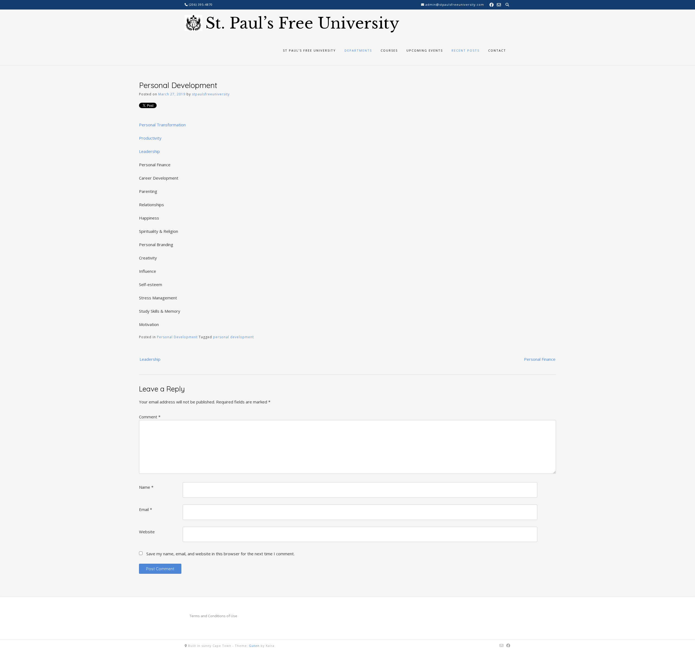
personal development (233, 337)
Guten (254, 646)
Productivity (150, 138)
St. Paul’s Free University (302, 23)
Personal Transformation (162, 124)
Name (146, 487)
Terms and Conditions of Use (213, 615)
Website (147, 531)
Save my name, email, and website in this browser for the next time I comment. (220, 553)
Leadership (149, 151)
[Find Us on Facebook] (491, 4)
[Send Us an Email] (499, 4)
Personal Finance (539, 359)
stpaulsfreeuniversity (211, 94)
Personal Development (177, 337)
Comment (149, 416)
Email (145, 509)
